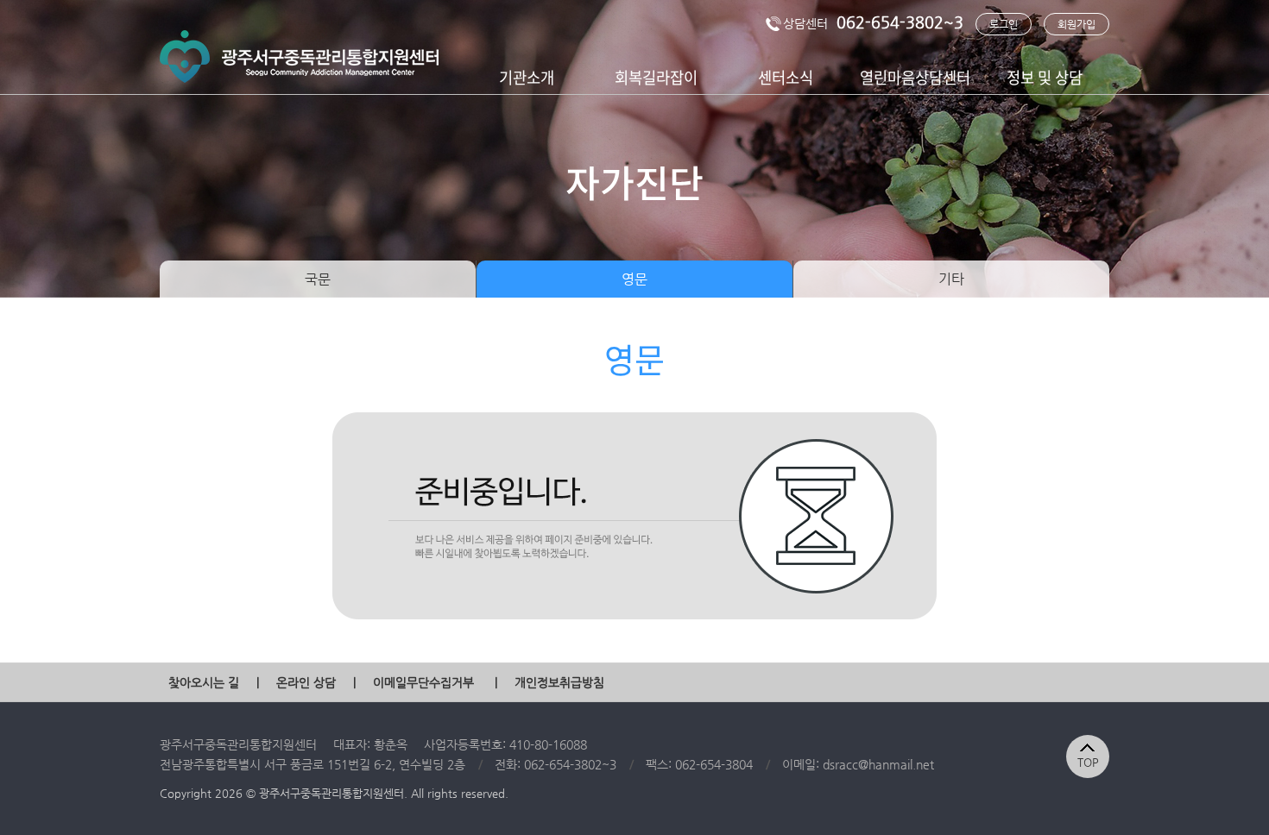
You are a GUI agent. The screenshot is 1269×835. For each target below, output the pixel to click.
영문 (634, 279)
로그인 (1003, 24)
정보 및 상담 (1045, 77)
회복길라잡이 (656, 77)
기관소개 (526, 77)
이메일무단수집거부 (423, 682)
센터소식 (785, 77)
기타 (951, 279)
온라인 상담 (306, 682)
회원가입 (1076, 24)
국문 (318, 279)
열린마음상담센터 (915, 77)
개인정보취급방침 (559, 682)
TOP (1088, 762)
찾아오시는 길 (203, 682)
